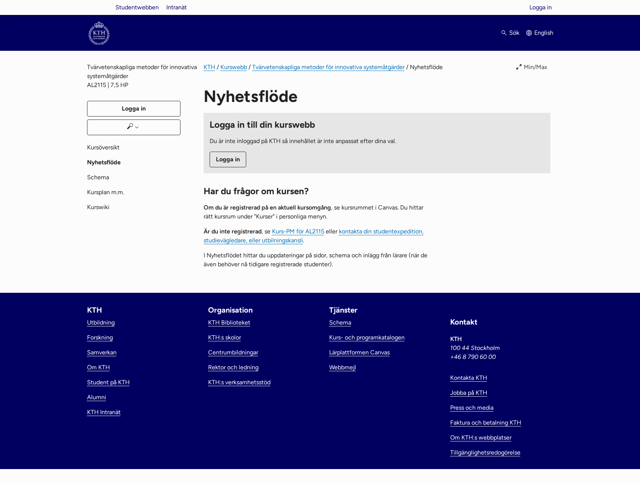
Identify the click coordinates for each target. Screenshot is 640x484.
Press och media (472, 407)
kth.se (99, 7)
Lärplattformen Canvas (359, 352)
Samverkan (102, 352)
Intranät (176, 7)
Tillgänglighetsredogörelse (485, 452)
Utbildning (101, 322)
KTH (209, 67)
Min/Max (535, 67)
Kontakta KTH (468, 377)
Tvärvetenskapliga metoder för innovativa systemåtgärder (328, 67)
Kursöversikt (103, 147)
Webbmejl (342, 367)
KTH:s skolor (224, 337)
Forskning (100, 337)
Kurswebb (233, 67)
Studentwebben (137, 7)
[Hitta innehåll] (133, 127)
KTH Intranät (104, 412)
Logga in (540, 7)
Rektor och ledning (233, 367)
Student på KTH (108, 382)
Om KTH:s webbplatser (480, 437)
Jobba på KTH (468, 392)
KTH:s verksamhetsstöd (239, 382)
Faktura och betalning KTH (485, 422)
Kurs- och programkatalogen (367, 337)
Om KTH (98, 367)
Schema (98, 177)
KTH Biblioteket (229, 322)
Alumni (96, 397)
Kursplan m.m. (105, 192)
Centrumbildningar (233, 352)
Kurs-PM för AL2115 (298, 231)
